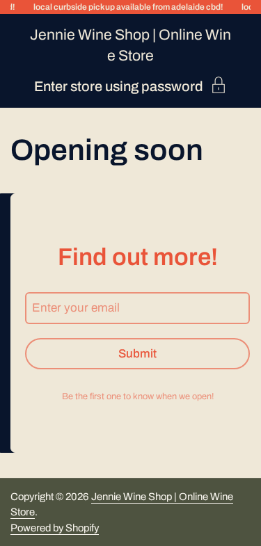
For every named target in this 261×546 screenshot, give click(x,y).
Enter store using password (118, 86)
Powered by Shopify (54, 527)
